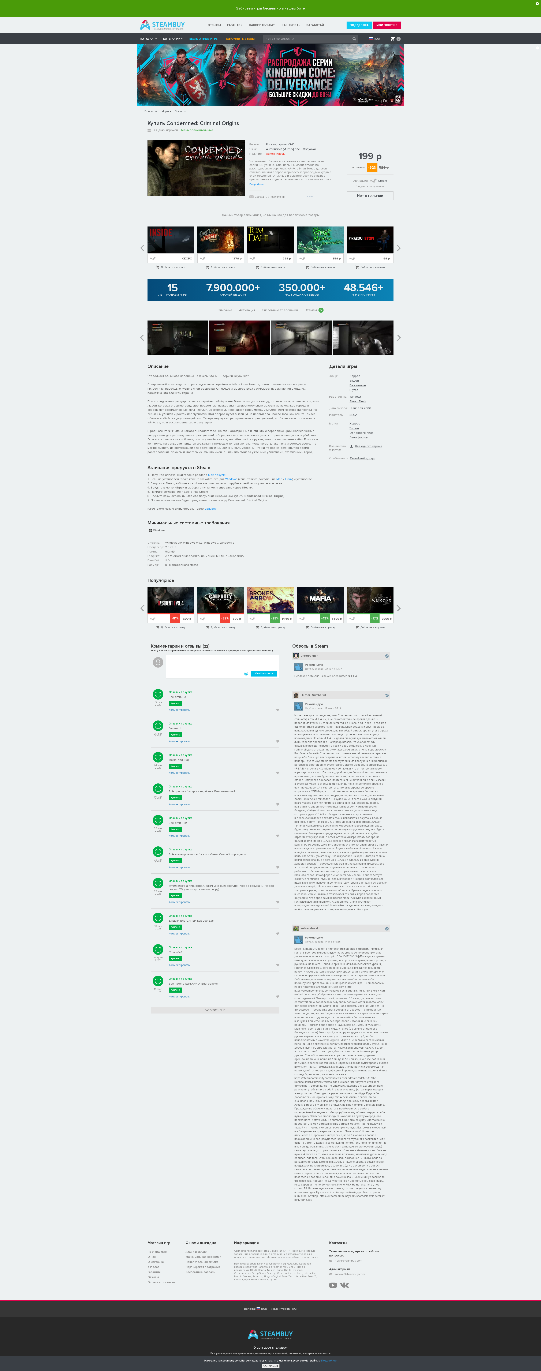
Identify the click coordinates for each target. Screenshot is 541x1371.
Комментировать (179, 710)
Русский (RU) (288, 1309)
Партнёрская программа (203, 1267)
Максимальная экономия (203, 1257)
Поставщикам (157, 1252)
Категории (171, 39)
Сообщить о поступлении (270, 197)
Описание (225, 310)
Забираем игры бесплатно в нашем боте (270, 8)
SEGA (353, 415)
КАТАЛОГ (147, 39)
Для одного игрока (368, 446)
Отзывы (313, 310)
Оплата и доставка (161, 1282)
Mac (279, 479)
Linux (288, 479)
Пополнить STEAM (240, 39)
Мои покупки (217, 475)
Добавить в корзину (173, 267)
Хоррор (355, 376)
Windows (231, 479)
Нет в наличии (370, 195)
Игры (165, 111)
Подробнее (256, 184)
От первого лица (361, 433)
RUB (377, 39)
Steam (179, 111)
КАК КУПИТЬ (291, 25)
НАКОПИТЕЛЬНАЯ (262, 25)
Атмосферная (359, 437)
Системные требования (280, 310)
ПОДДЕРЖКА (359, 25)
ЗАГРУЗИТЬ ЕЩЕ (215, 1010)
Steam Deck (358, 401)
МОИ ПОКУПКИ (387, 25)
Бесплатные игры (203, 39)
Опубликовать (264, 673)
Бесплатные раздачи (200, 1272)
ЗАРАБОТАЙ (315, 25)
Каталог (153, 1267)
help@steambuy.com (348, 1260)
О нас (152, 1257)
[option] (171, 247)
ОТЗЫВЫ (214, 25)
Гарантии (154, 1272)
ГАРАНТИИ (235, 25)
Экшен (354, 380)
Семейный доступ (362, 458)
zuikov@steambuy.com (350, 1274)
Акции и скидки (196, 1252)
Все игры (151, 111)
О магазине (156, 1262)
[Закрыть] (537, 3)
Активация (247, 310)
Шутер (354, 390)
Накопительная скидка (202, 1262)
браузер (211, 508)
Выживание (358, 385)
